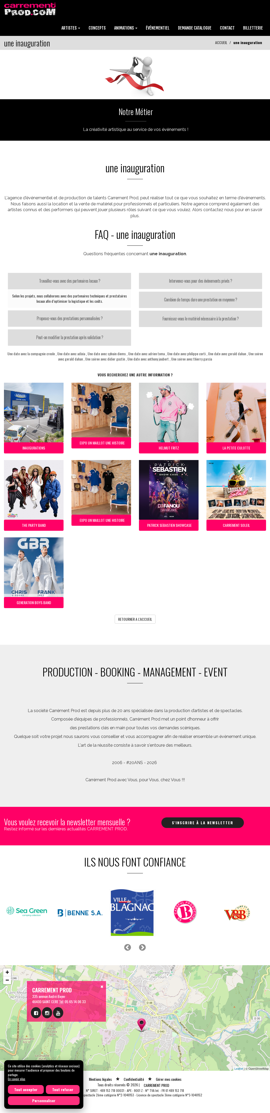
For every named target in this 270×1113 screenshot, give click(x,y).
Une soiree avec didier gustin (105, 359)
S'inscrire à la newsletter (202, 822)
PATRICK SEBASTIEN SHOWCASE (169, 525)
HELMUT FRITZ (169, 448)
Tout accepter (25, 1089)
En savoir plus (16, 1079)
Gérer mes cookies (168, 1079)
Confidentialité (134, 1079)
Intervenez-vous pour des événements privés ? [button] (200, 281)
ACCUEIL (221, 42)
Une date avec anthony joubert (148, 359)
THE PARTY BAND (34, 525)
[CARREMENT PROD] (30, 8)
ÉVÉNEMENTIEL (158, 28)
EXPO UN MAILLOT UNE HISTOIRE (102, 443)
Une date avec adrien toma (146, 353)
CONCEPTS (97, 28)
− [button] (7, 980)
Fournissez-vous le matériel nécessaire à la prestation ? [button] (200, 318)
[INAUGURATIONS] (135, 74)
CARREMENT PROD (156, 1085)
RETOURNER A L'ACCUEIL (135, 619)
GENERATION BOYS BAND (34, 602)
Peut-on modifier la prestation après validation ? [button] (69, 337)
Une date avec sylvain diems (107, 353)
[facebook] (36, 1012)
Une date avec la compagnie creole (31, 353)
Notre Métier (136, 111)
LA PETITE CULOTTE (236, 448)
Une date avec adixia (71, 353)
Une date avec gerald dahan (227, 353)
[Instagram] (47, 1012)
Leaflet (238, 1068)
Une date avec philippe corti (186, 353)
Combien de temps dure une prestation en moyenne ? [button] (200, 299)
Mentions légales (100, 1079)
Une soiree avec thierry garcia (191, 359)
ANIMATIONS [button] (124, 28)
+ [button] (7, 972)
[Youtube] (58, 1012)
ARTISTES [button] (69, 28)
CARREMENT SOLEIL (236, 525)
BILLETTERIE (253, 28)
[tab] (69, 281)
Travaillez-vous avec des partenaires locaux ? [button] (69, 281)
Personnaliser (43, 1100)
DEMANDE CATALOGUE (194, 28)
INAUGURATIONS (33, 448)
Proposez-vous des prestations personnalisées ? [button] (70, 318)
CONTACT (227, 28)
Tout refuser (62, 1089)
